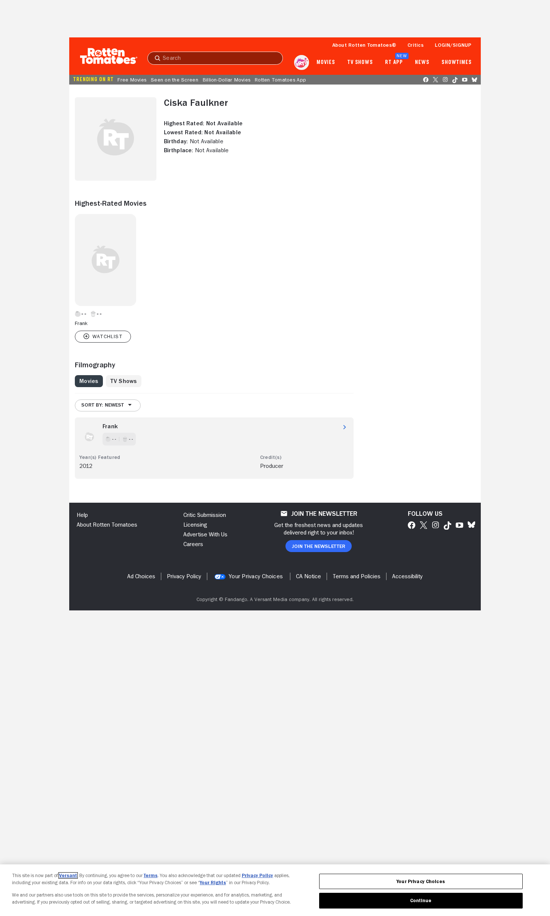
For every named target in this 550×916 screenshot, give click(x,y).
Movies (326, 62)
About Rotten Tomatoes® (364, 45)
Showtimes (456, 62)
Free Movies (131, 79)
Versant (68, 875)
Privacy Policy (257, 875)
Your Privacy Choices (256, 576)
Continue (421, 900)
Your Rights (213, 882)
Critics (415, 45)
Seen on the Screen (174, 79)
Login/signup (453, 45)
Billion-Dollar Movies (226, 79)
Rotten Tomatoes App (280, 79)
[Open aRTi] (301, 62)
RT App (394, 62)
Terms (151, 875)
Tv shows (360, 62)
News (422, 62)
